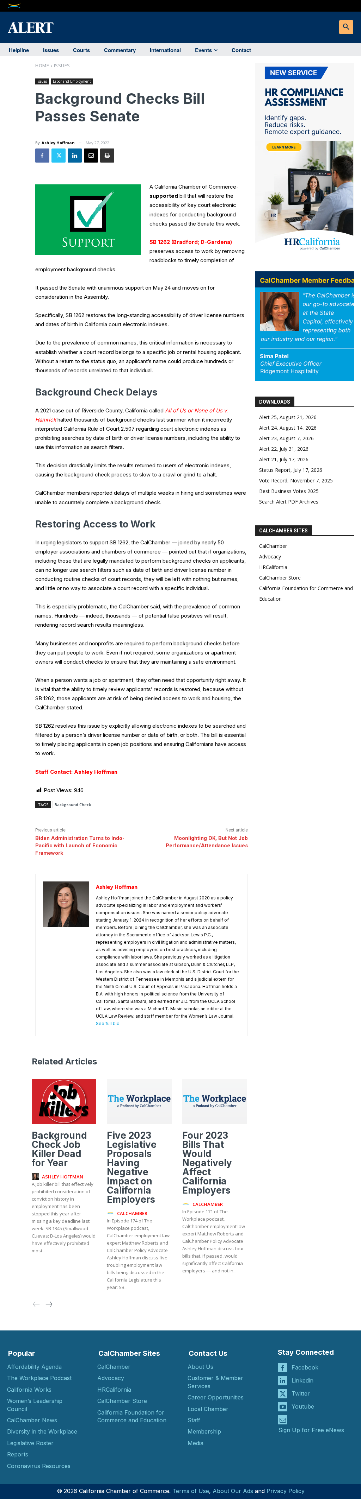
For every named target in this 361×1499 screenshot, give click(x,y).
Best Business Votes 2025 (289, 491)
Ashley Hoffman (58, 142)
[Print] (107, 155)
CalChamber (273, 546)
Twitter (301, 1393)
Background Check (73, 804)
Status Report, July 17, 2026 (290, 470)
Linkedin (302, 1380)
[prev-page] (36, 1304)
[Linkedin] (75, 155)
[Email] (91, 155)
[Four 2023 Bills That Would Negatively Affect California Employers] (214, 1101)
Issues (62, 65)
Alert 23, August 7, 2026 (286, 438)
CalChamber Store (280, 577)
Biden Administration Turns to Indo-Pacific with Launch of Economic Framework (79, 845)
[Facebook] (42, 155)
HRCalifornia (273, 567)
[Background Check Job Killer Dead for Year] (64, 1101)
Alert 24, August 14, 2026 (288, 427)
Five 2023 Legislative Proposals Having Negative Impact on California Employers (132, 1167)
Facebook (305, 1367)
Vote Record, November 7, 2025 (296, 480)
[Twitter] (58, 155)
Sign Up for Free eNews (311, 1430)
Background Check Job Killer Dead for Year (59, 1149)
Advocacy (270, 556)
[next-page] (49, 1304)
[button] (346, 27)
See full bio (108, 1023)
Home (42, 65)
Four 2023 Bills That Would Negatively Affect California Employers (207, 1163)
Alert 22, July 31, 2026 (283, 448)
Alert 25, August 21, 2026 (288, 417)
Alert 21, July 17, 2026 (283, 459)
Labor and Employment (72, 81)
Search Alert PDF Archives (288, 501)
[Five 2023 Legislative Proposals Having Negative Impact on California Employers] (139, 1101)
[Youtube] (282, 1406)
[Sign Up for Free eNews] (282, 1419)
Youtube (303, 1406)
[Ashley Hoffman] (66, 955)
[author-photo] (36, 1177)
